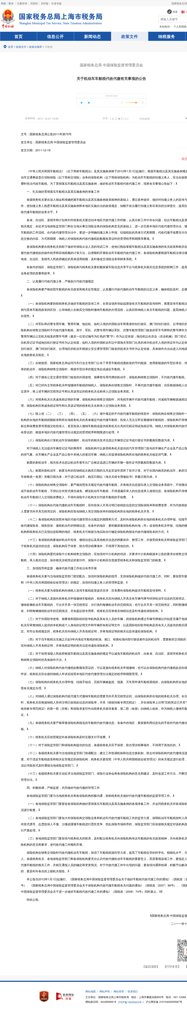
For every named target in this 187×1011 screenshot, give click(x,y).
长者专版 (56, 3)
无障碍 (34, 3)
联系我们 (133, 991)
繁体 (11, 3)
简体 (3, 3)
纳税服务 (166, 36)
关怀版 (44, 3)
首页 (18, 36)
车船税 (49, 46)
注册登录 (22, 3)
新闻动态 (92, 36)
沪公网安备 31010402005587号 (164, 1002)
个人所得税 (180, 26)
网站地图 (90, 991)
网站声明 (105, 991)
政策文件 (129, 36)
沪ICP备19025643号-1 (131, 1002)
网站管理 (119, 991)
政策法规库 (35, 46)
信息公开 (55, 36)
